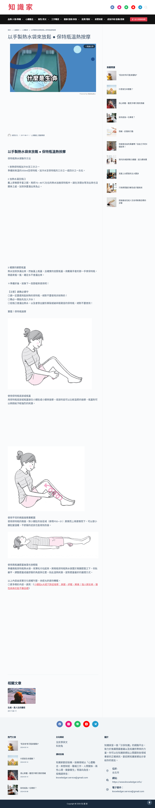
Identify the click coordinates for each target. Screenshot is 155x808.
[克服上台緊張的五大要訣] (111, 174)
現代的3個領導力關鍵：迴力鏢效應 (133, 159)
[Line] (126, 7)
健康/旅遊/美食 (70, 19)
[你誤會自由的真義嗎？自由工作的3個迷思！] (111, 146)
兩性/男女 (42, 19)
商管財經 (99, 19)
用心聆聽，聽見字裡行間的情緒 (131, 103)
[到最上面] (149, 802)
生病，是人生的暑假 (16, 707)
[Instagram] (119, 7)
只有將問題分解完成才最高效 (130, 188)
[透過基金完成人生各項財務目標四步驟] (111, 202)
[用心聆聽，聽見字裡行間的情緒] (111, 103)
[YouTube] (133, 7)
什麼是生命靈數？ (126, 89)
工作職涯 (55, 19)
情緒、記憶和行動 (126, 131)
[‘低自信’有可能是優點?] (111, 75)
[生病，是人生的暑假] (22, 696)
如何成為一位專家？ (127, 117)
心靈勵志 (29, 19)
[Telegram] (140, 7)
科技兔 (59, 746)
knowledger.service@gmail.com (128, 791)
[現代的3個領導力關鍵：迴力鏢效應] (111, 160)
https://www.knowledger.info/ (127, 782)
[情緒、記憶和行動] (111, 131)
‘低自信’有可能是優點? (128, 75)
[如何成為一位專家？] (111, 117)
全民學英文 (62, 742)
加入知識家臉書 (139, 19)
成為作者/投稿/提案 (115, 19)
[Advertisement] (53, 113)
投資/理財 (86, 19)
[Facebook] (112, 7)
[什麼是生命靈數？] (111, 89)
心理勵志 (34, 135)
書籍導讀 (41, 135)
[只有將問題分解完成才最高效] (111, 188)
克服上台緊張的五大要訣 (129, 174)
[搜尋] (146, 7)
